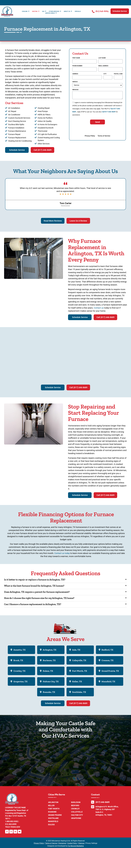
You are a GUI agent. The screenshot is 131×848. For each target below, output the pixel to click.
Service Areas (50, 13)
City (104, 74)
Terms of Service (51, 843)
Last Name (102, 58)
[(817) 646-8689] (93, 11)
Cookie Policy (72, 843)
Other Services (54, 11)
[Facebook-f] (7, 831)
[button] (120, 11)
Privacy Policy (39, 843)
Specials (78, 11)
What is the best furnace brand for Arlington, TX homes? (34, 585)
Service (75, 81)
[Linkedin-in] (15, 831)
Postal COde (118, 74)
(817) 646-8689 (101, 11)
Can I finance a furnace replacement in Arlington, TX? (32, 604)
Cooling (25, 11)
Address (75, 74)
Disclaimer (62, 843)
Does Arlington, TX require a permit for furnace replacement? (37, 591)
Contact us (99, 308)
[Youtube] (19, 831)
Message (75, 89)
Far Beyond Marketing (76, 846)
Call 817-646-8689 (108, 112)
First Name (76, 58)
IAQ (43, 11)
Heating (35, 11)
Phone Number (77, 66)
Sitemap (81, 843)
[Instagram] (11, 831)
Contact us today (62, 553)
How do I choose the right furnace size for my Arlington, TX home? (39, 598)
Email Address (103, 66)
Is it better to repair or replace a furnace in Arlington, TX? (34, 579)
